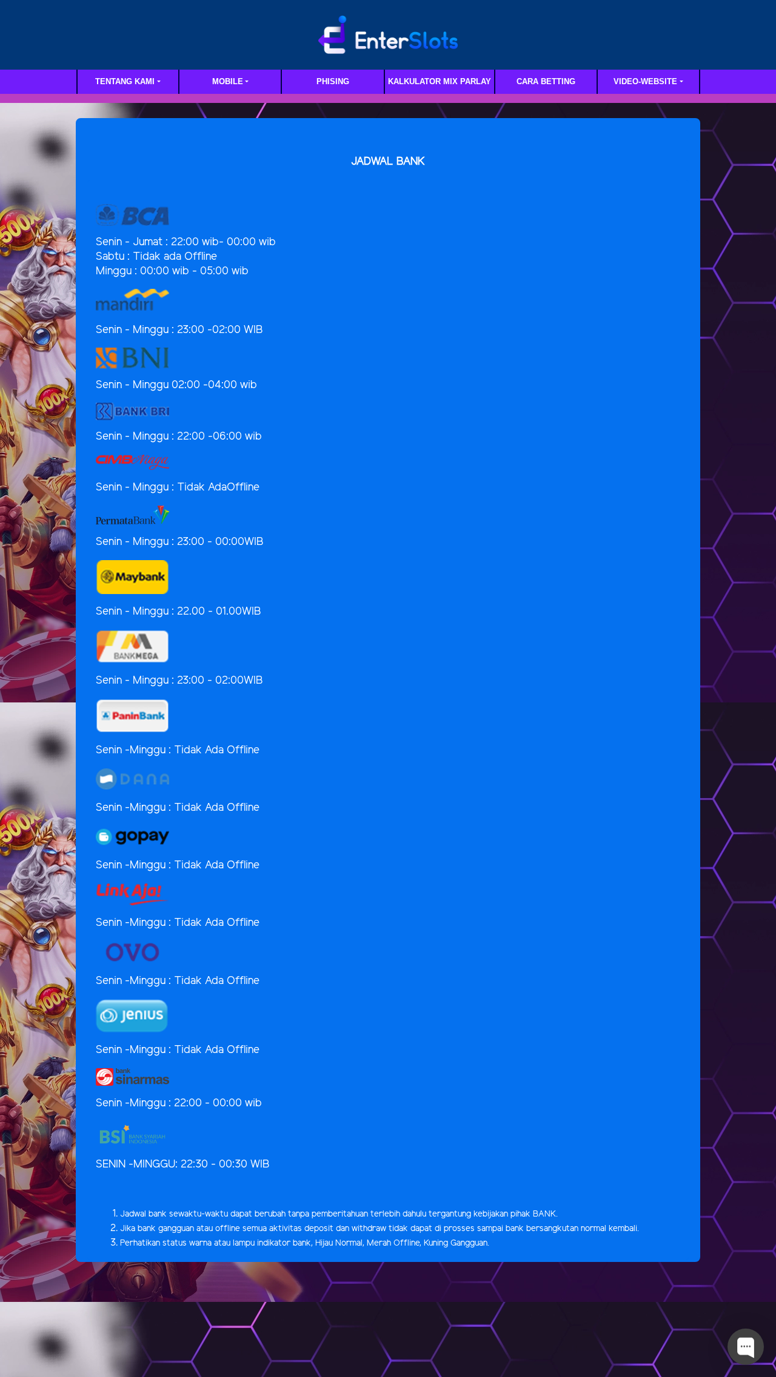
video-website (645, 81)
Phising (332, 81)
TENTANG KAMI (125, 81)
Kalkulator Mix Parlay (439, 81)
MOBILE (227, 81)
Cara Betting (546, 81)
